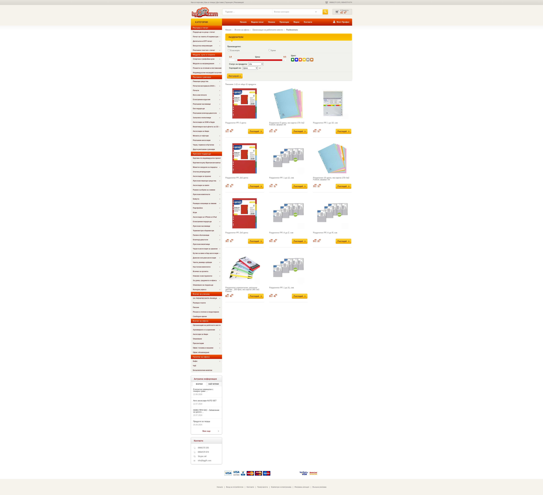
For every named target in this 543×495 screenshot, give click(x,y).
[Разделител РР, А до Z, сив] (288, 213)
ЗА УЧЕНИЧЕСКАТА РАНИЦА (205, 298)
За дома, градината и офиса (205, 280)
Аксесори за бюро (200, 334)
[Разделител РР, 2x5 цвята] (244, 158)
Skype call (202, 456)
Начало (243, 22)
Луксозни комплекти (201, 194)
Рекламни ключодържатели (205, 113)
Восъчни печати (200, 95)
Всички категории (281, 12)
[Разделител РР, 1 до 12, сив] (288, 158)
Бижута (196, 199)
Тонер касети (262, 487)
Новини (271, 22)
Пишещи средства (200, 81)
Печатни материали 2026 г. (204, 86)
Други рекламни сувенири (204, 149)
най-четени (213, 384)
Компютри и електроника (281, 487)
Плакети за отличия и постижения (207, 68)
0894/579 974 (346, 2)
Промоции (284, 22)
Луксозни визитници (201, 244)
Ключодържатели (200, 240)
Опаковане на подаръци (203, 285)
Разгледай (254, 131)
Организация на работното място (207, 325)
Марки (296, 22)
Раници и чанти (199, 303)
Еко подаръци (199, 109)
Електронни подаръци (202, 222)
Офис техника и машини (203, 348)
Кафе (195, 361)
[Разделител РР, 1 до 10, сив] (332, 103)
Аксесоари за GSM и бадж (204, 122)
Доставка (220, 2)
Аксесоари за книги (201, 185)
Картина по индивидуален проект (207, 158)
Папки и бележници (201, 235)
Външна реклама (319, 487)
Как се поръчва (197, 2)
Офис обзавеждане (201, 352)
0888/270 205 (334, 2)
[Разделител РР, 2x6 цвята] (244, 213)
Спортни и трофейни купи (203, 59)
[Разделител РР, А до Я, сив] (332, 213)
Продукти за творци (201, 421)
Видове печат (257, 22)
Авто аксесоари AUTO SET (204, 401)
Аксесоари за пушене (202, 176)
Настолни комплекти (201, 267)
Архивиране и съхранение (204, 330)
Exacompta (235, 50)
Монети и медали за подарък (205, 167)
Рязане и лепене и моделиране (206, 312)
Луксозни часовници (201, 226)
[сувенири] (204, 17)
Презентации (198, 343)
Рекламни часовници (202, 104)
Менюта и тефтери (201, 136)
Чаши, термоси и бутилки (203, 145)
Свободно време (200, 316)
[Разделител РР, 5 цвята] (244, 103)
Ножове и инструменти (202, 276)
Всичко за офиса (242, 30)
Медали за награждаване (203, 64)
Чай (194, 366)
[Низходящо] (259, 68)
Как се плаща (209, 2)
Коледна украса (199, 290)
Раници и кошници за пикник (204, 203)
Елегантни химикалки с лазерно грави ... (203, 390)
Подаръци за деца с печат (204, 32)
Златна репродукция (201, 172)
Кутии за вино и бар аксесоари (205, 253)
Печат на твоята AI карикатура (205, 37)
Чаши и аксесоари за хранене (205, 249)
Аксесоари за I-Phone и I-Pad (205, 217)
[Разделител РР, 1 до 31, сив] (288, 268)
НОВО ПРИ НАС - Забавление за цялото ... (206, 411)
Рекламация (239, 2)
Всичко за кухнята (200, 271)
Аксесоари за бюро (201, 131)
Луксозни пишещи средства (204, 181)
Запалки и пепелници (202, 118)
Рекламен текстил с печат (204, 50)
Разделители (292, 30)
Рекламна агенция (302, 487)
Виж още (206, 431)
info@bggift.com (204, 460)
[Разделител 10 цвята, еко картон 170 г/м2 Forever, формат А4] (332, 158)
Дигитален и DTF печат (202, 41)
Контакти (308, 22)
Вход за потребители (234, 487)
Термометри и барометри (203, 231)
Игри (195, 213)
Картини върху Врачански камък (206, 163)
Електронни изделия (201, 100)
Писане (196, 307)
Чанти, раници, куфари (202, 262)
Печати (196, 90)
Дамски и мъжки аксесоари (204, 258)
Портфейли (198, 208)
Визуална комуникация (202, 46)
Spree (273, 50)
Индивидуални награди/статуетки (207, 73)
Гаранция (229, 2)
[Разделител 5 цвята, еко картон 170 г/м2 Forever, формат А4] (288, 103)
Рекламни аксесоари (201, 140)
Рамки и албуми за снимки (204, 190)
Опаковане (197, 339)
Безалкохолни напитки (202, 370)
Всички (199, 384)
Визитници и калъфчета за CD (205, 127)
